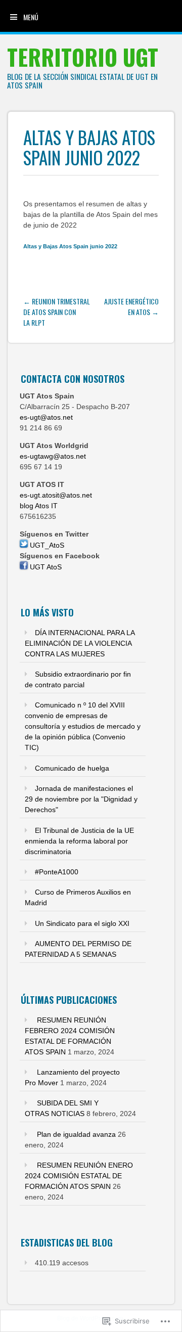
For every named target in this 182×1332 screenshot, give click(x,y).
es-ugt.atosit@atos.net (56, 495)
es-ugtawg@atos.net (53, 456)
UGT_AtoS (46, 545)
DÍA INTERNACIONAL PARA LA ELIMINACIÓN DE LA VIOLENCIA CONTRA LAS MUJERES (79, 643)
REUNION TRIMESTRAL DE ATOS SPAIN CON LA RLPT (56, 312)
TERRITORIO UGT (82, 56)
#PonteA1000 (56, 872)
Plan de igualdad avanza (76, 1134)
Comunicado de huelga (72, 768)
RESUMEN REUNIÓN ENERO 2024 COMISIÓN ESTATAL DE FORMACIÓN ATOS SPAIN (79, 1175)
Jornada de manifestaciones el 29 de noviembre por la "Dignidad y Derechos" (81, 799)
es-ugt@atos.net (46, 417)
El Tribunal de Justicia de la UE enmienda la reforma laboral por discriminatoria (79, 841)
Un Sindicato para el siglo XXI (82, 923)
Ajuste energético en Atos (131, 306)
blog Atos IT (39, 506)
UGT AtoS (45, 567)
